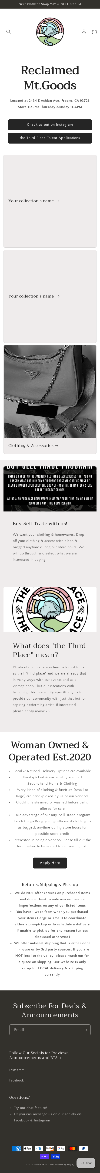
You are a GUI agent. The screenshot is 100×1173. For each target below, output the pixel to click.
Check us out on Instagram (50, 125)
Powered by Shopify (64, 1165)
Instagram (16, 1070)
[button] (8, 32)
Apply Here (50, 863)
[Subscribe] (85, 1029)
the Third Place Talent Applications (50, 138)
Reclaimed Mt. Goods (44, 1165)
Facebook (16, 1080)
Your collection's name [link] (31, 201)
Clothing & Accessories (30, 445)
